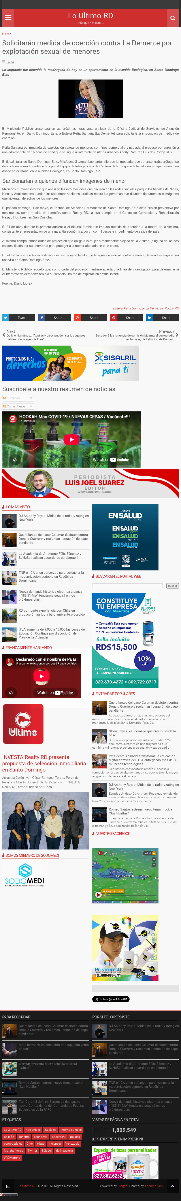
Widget (93, 702)
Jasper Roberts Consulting (79, 702)
